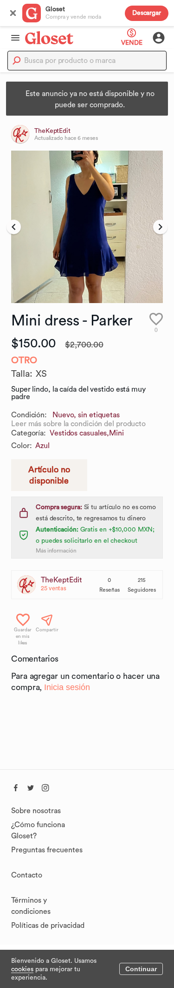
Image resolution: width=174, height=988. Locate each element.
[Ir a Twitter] (30, 786)
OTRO (24, 360)
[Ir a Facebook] (15, 786)
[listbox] (87, 227)
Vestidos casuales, (79, 433)
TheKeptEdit (61, 580)
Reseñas (109, 590)
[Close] (13, 13)
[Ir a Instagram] (45, 786)
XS (41, 374)
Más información (56, 550)
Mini (116, 433)
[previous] (13, 227)
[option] (87, 227)
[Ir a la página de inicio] (49, 37)
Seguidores (142, 590)
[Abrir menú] (12, 38)
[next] (160, 227)
